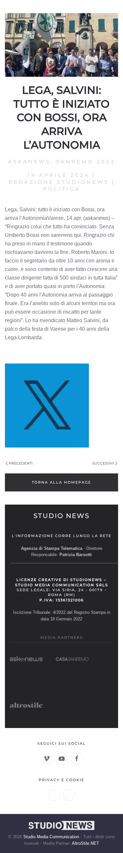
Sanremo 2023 (85, 161)
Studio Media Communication (51, 836)
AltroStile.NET (85, 843)
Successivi (103, 463)
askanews (29, 161)
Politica (61, 189)
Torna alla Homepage (61, 482)
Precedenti (20, 463)
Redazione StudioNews (59, 182)
